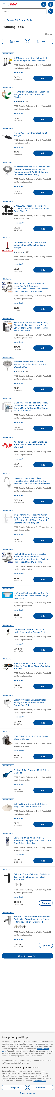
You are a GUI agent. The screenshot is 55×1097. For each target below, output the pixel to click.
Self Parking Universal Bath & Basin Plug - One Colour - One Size (30, 805)
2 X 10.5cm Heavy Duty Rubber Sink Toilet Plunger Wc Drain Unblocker (30, 59)
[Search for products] (50, 11)
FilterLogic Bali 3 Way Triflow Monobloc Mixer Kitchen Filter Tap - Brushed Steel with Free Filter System (32, 481)
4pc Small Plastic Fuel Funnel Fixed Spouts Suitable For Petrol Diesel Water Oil (30, 444)
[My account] (43, 4)
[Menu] (4, 4)
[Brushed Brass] (16, 927)
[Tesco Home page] (12, 4)
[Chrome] (16, 884)
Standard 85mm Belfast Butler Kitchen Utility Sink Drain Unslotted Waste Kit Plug (30, 364)
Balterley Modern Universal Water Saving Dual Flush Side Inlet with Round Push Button (30, 702)
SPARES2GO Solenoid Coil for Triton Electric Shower (31, 737)
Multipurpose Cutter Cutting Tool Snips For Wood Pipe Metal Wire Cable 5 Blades (32, 666)
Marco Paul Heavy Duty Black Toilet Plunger (30, 134)
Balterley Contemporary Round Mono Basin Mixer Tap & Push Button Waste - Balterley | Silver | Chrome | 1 (32, 919)
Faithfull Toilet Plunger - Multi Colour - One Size (32, 771)
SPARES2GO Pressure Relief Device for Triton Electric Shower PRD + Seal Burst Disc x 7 (31, 208)
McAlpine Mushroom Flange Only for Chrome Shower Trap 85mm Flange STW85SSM (31, 595)
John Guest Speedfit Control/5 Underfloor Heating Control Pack (29, 631)
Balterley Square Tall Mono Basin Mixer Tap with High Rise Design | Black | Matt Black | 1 (32, 877)
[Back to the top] (29, 965)
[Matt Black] (20, 884)
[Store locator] (50, 4)
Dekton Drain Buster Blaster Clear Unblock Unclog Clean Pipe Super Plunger (30, 245)
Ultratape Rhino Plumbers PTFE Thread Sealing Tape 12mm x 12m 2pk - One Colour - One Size (32, 840)
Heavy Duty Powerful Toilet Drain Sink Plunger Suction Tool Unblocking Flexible (31, 94)
